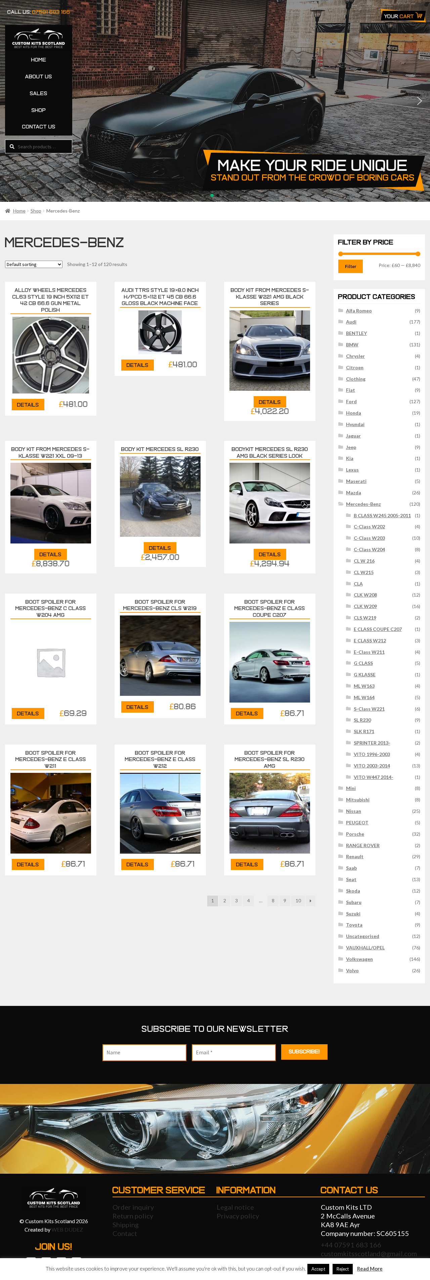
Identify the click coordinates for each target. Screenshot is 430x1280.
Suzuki (353, 913)
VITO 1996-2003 (372, 754)
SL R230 (362, 720)
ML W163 (364, 686)
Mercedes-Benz (363, 504)
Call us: (38, 12)
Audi (351, 322)
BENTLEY (356, 333)
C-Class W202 (369, 526)
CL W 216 (364, 561)
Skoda (353, 891)
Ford (351, 401)
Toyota (354, 925)
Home (38, 60)
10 (298, 900)
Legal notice (235, 1207)
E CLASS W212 (370, 640)
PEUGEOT (357, 822)
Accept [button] (318, 1269)
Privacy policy (238, 1216)
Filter (350, 266)
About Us (38, 76)
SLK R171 (364, 731)
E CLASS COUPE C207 (378, 629)
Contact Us (38, 126)
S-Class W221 (369, 709)
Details (28, 405)
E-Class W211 (369, 652)
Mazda (353, 492)
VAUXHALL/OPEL (365, 947)
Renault (354, 856)
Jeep (351, 447)
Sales (38, 93)
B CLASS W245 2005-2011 (382, 515)
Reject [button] (343, 1269)
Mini (351, 788)
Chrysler (355, 356)
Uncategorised (362, 936)
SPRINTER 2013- (372, 743)
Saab (351, 868)
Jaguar (353, 436)
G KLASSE (365, 674)
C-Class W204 (369, 549)
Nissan (353, 811)
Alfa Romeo (359, 310)
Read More (370, 1269)
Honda (353, 413)
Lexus (352, 470)
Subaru (353, 902)
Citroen (354, 367)
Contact (125, 1233)
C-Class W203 (369, 538)
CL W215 (364, 572)
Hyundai (355, 424)
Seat (351, 879)
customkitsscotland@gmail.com (369, 1253)
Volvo (352, 970)
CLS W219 (365, 617)
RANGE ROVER (363, 845)
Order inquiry (133, 1207)
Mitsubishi (358, 799)
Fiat (350, 390)
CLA (358, 584)
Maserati (356, 481)
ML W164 (364, 697)
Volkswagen (359, 959)
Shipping (126, 1224)
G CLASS (363, 663)
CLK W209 (365, 606)
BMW (352, 344)
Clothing (356, 379)
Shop (39, 110)
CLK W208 (365, 595)
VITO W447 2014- (373, 777)
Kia (349, 458)
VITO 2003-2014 (372, 765)
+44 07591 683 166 (351, 1245)
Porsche (355, 834)
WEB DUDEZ (67, 1229)
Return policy (133, 1216)
